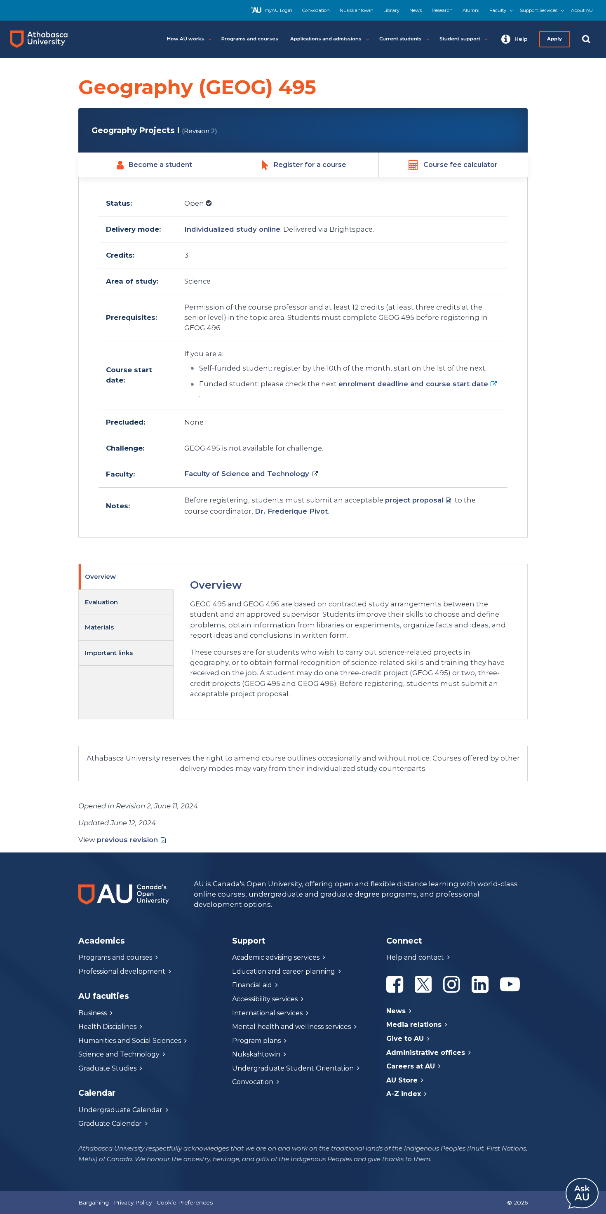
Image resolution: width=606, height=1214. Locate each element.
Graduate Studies (107, 1068)
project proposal (414, 500)
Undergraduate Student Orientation (293, 1068)
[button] (514, 39)
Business (92, 1013)
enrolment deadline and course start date (413, 384)
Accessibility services (265, 999)
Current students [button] (400, 39)
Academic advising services (275, 957)
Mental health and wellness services (291, 1027)
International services (267, 1013)
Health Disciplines (107, 1027)
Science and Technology (119, 1054)
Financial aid (252, 985)
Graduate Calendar (110, 1123)
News (415, 10)
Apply (554, 39)
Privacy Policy (133, 1202)
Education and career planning (283, 971)
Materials (99, 627)
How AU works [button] (185, 39)
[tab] (126, 576)
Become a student (160, 165)
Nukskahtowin (356, 10)
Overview (100, 576)
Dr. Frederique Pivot (291, 511)
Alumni (471, 10)
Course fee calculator (460, 165)
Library (391, 10)
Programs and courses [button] (249, 39)
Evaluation (101, 602)
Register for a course (310, 165)
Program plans (256, 1041)
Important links (109, 653)
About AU (582, 10)
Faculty (497, 10)
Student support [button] (459, 39)
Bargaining (93, 1202)
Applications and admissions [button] (326, 39)
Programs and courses (115, 957)
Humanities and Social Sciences (129, 1041)
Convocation (316, 10)
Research (442, 10)
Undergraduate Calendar (120, 1110)
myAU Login (278, 10)
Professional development (121, 971)
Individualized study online (232, 229)
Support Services (538, 10)
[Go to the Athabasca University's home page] (42, 39)
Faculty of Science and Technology (246, 474)
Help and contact (415, 957)
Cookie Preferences (185, 1202)
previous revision (127, 840)
